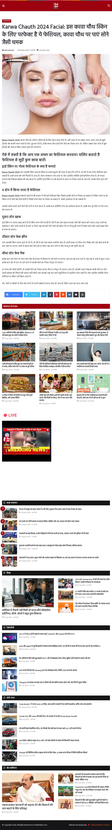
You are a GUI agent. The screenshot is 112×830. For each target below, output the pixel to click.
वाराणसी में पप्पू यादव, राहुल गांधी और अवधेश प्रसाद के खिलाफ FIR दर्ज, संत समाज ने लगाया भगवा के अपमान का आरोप (59, 557)
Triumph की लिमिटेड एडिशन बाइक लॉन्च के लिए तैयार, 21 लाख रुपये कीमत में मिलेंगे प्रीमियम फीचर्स (53, 752)
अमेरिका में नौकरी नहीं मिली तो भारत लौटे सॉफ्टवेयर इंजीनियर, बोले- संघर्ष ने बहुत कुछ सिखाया (26, 612)
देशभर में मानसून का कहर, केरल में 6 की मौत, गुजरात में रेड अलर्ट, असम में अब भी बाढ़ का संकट (50, 509)
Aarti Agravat (9, 50)
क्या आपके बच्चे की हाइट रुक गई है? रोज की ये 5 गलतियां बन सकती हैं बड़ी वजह (93, 365)
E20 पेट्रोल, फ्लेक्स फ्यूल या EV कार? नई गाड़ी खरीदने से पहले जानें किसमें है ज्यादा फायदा (49, 740)
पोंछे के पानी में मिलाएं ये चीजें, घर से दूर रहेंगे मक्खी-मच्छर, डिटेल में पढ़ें (53, 334)
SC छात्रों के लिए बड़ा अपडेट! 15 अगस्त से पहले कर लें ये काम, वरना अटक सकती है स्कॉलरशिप (91, 593)
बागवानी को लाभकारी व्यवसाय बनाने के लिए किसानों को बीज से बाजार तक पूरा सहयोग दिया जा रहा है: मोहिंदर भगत (91, 777)
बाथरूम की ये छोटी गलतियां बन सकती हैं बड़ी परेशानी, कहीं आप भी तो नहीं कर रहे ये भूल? (92, 396)
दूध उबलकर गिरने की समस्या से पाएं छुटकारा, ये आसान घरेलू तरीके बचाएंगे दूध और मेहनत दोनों (92, 334)
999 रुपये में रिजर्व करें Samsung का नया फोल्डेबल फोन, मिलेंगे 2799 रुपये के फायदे (48, 670)
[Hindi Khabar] (56, 5)
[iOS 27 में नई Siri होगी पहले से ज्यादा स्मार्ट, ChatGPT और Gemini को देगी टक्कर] (9, 638)
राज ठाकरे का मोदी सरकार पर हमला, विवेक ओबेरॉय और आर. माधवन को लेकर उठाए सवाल (49, 521)
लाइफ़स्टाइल (6, 21)
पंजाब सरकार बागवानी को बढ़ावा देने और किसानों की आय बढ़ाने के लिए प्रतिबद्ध (27, 807)
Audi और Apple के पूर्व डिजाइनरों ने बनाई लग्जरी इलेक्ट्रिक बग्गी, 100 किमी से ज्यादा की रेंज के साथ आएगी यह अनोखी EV (59, 646)
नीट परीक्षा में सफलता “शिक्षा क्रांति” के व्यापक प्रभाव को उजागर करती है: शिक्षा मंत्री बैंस (92, 605)
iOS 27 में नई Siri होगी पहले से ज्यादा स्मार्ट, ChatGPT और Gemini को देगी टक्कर (46, 634)
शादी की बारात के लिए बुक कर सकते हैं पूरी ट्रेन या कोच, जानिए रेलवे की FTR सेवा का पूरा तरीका (18, 365)
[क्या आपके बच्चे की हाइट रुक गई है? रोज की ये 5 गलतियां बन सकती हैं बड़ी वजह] (93, 352)
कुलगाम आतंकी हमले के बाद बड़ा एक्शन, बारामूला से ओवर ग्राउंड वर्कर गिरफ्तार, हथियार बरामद (50, 545)
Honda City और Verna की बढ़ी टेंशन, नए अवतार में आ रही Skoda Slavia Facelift (48, 716)
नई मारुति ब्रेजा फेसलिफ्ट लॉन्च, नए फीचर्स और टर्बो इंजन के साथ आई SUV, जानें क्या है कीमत (50, 728)
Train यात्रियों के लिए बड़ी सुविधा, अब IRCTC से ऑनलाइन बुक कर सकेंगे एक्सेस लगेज (18, 334)
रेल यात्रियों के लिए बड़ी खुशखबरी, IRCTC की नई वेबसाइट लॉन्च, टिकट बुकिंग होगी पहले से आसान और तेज (54, 658)
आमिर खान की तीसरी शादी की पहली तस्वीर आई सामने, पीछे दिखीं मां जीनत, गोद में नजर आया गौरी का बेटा (55, 398)
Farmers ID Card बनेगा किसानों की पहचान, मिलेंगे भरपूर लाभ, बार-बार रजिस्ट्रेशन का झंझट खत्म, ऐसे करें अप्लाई (92, 790)
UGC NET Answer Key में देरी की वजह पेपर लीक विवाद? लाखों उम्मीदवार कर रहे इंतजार (92, 581)
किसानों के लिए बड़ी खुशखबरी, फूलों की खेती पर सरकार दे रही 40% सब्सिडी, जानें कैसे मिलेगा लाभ (91, 801)
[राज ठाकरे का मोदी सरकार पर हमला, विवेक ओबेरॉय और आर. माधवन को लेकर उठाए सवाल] (9, 525)
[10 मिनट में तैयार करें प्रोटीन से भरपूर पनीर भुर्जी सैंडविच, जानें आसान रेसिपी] (18, 383)
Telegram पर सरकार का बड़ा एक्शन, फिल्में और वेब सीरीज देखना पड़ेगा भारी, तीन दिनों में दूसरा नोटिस (52, 682)
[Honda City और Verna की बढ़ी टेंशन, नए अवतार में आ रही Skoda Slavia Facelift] (9, 720)
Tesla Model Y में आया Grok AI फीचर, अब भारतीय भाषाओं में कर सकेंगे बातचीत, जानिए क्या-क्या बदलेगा (55, 704)
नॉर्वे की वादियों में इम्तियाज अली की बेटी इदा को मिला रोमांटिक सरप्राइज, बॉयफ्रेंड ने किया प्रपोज (55, 365)
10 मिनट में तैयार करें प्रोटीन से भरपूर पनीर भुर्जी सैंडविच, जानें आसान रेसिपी (17, 396)
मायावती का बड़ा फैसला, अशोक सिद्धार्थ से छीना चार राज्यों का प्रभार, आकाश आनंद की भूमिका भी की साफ (54, 533)
